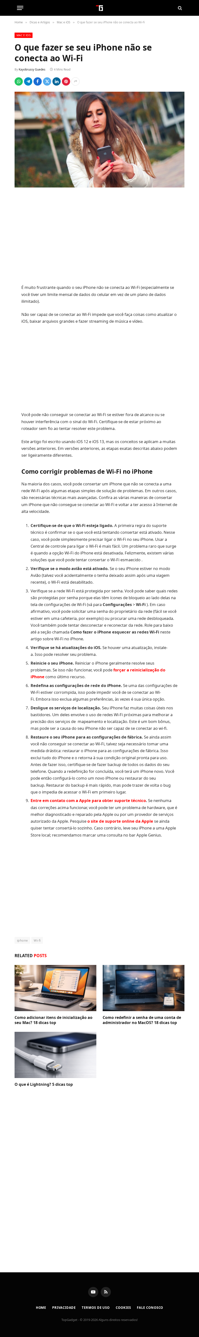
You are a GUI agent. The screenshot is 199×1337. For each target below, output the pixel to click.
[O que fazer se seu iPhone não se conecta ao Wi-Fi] (99, 139)
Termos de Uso (96, 1307)
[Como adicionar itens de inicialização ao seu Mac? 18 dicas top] (55, 988)
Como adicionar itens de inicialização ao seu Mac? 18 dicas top (53, 1020)
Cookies (123, 1307)
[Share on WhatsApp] (19, 81)
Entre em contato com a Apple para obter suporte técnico (88, 800)
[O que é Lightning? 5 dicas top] (55, 1055)
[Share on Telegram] (28, 81)
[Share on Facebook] (37, 81)
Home (41, 1307)
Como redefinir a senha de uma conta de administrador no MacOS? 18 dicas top (142, 1020)
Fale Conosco (150, 1307)
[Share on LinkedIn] (56, 81)
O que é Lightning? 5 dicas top (44, 1084)
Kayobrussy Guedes (32, 69)
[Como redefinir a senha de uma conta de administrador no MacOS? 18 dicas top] (143, 988)
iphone (22, 940)
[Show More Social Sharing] (75, 81)
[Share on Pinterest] (66, 81)
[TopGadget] (99, 8)
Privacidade (64, 1307)
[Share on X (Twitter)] (47, 81)
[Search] (179, 7)
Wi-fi (37, 940)
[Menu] (20, 7)
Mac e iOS (24, 35)
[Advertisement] (99, 237)
